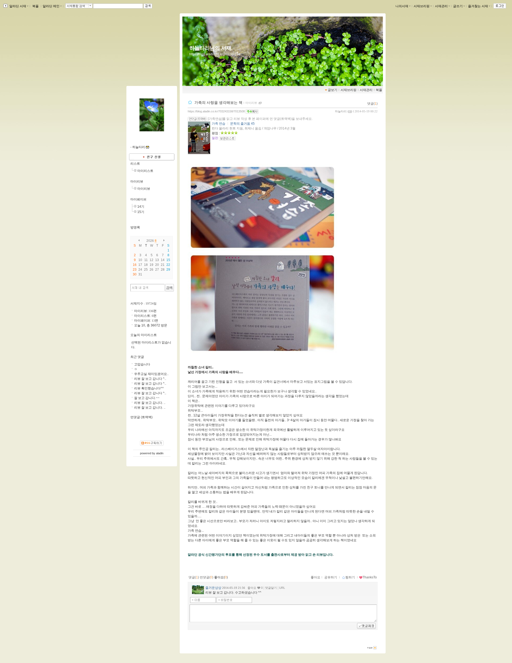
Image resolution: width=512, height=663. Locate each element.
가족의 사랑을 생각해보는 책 (218, 102)
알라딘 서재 (17, 6)
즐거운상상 (213, 588)
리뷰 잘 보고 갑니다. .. (149, 403)
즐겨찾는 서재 (478, 6)
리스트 (135, 163)
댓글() (372, 103)
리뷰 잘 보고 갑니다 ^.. (150, 379)
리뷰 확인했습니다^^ (149, 388)
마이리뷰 (251, 102)
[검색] (169, 287)
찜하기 (350, 577)
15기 (140, 212)
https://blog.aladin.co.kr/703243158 (214, 54)
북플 (35, 6)
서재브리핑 (422, 6)
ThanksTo (370, 577)
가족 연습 (218, 123)
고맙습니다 (142, 364)
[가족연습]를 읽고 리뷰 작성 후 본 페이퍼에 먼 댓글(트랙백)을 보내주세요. (260, 119)
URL (282, 587)
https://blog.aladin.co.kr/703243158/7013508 (216, 111)
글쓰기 (458, 6)
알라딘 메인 (51, 6)
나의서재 (401, 6)
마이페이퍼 (138, 199)
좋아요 (315, 577)
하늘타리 (341, 111)
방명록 (135, 227)
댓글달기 (271, 587)
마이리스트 (145, 171)
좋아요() (221, 577)
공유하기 (330, 577)
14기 (140, 206)
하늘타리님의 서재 (210, 48)
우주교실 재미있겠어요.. (151, 374)
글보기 (332, 90)
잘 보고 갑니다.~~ (146, 398)
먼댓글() (206, 577)
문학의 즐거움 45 (242, 123)
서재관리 (441, 6)
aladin (159, 453)
